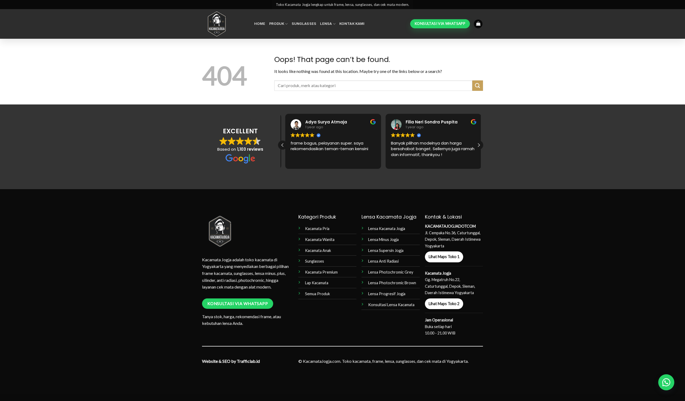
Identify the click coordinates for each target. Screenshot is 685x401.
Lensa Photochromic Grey (390, 272)
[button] (478, 24)
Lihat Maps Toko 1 (444, 256)
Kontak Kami (351, 24)
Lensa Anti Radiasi (383, 261)
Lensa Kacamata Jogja (386, 228)
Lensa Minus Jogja (383, 239)
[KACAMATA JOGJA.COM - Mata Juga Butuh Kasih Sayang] (224, 24)
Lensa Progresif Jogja (386, 293)
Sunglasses (304, 24)
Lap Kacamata (316, 283)
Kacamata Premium (321, 272)
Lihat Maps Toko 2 (444, 303)
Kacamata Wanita (319, 239)
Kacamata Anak (318, 250)
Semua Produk (317, 293)
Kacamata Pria (317, 228)
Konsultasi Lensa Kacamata (391, 304)
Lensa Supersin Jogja (386, 250)
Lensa (326, 24)
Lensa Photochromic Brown (392, 283)
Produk (276, 24)
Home (259, 24)
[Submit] (477, 85)
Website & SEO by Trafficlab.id (231, 361)
